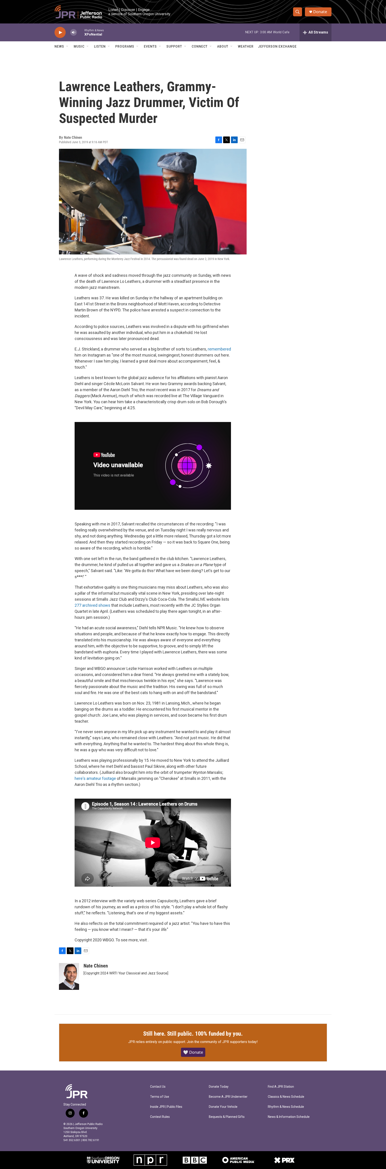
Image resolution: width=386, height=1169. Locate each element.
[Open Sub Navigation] (67, 46)
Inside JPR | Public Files (166, 1106)
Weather (246, 46)
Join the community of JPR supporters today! (222, 1042)
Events (150, 46)
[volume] (73, 32)
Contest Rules (160, 1117)
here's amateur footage (95, 778)
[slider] (80, 32)
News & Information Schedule (289, 1117)
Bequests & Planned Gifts (227, 1117)
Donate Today (219, 1086)
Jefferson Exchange (277, 46)
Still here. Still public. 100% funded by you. (193, 1033)
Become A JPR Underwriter (228, 1096)
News (59, 46)
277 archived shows (92, 605)
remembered (219, 349)
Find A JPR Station (281, 1086)
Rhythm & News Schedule (286, 1106)
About (222, 46)
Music (79, 46)
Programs (124, 46)
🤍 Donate (193, 1052)
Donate (320, 11)
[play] (60, 32)
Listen (100, 46)
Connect (200, 46)
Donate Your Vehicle (223, 1106)
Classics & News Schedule (286, 1096)
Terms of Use (159, 1096)
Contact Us (158, 1086)
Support (174, 46)
